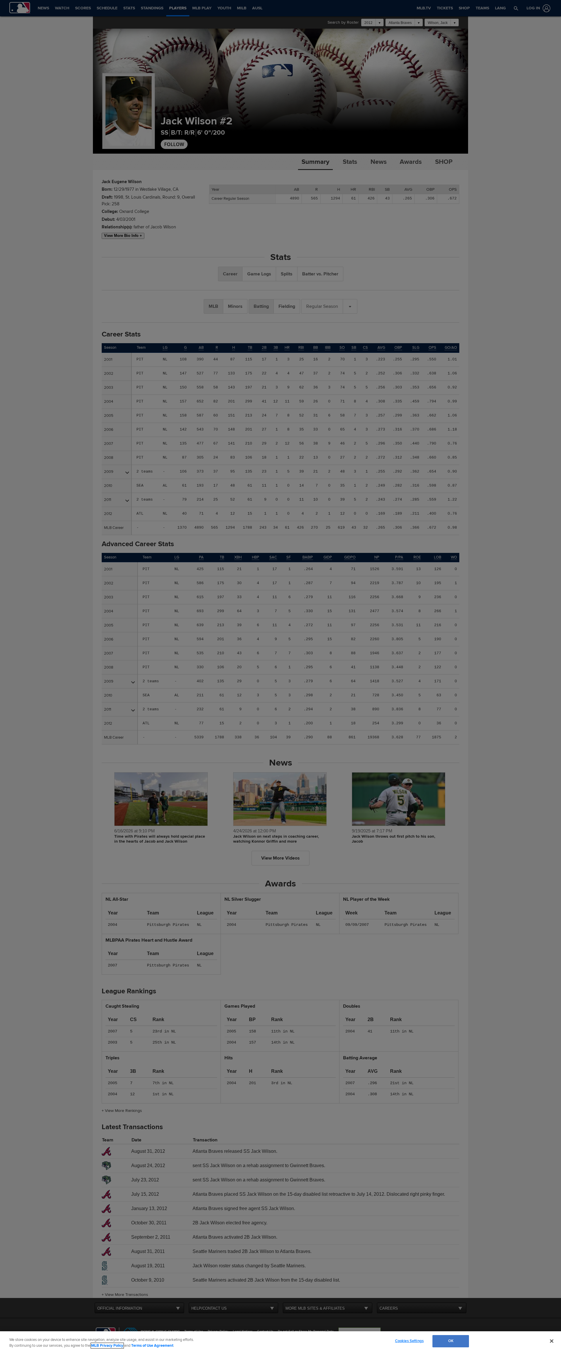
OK (450, 1341)
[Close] (551, 1340)
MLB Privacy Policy (107, 1345)
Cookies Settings (409, 1341)
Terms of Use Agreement (152, 1345)
